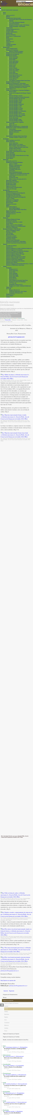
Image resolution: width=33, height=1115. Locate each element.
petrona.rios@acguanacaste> (16, 337)
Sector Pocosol (12, 63)
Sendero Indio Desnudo (15, 148)
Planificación (9, 33)
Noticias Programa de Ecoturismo (14, 249)
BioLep (8, 215)
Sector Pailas (12, 59)
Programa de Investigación (12, 54)
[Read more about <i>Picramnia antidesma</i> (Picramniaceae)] (14, 1074)
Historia (8, 16)
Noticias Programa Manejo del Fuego (15, 254)
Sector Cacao (12, 65)
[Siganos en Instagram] (27, 4)
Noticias (8, 40)
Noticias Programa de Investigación (14, 252)
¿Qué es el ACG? (10, 15)
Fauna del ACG (13, 279)
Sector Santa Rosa (13, 57)
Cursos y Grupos (10, 198)
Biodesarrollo (6, 47)
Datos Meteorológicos (11, 206)
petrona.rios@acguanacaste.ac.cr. (10, 971)
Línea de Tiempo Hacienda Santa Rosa (18, 147)
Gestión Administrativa (11, 32)
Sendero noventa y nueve (15, 150)
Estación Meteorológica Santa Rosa (17, 209)
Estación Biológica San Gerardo (17, 113)
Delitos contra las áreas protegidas (14, 224)
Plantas (6, 1008)
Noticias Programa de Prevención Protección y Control (19, 263)
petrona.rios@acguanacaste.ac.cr (18, 985)
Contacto (8, 43)
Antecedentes (12, 129)
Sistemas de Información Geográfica (15, 122)
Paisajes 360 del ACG (14, 290)
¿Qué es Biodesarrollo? (11, 48)
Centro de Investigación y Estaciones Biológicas (17, 90)
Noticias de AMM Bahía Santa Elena (15, 265)
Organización (9, 27)
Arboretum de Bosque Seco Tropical (18, 87)
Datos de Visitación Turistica (16, 51)
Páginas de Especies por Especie (11, 1033)
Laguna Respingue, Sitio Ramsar (17, 26)
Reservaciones (12, 91)
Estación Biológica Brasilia (15, 120)
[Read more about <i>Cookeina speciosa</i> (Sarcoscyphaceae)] (14, 1102)
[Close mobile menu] (0, 8)
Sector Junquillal (13, 58)
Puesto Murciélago (13, 118)
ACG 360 (8, 288)
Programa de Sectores (11, 55)
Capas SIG (12, 123)
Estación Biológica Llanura (15, 109)
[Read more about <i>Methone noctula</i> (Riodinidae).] (13, 1111)
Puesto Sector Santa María (15, 116)
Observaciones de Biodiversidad (14, 187)
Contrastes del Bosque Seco (16, 292)
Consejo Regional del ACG (12, 29)
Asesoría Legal (9, 30)
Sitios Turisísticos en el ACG (13, 140)
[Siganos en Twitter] (22, 4)
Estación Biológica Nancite (15, 95)
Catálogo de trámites (11, 44)
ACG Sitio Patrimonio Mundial (16, 22)
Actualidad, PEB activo (15, 169)
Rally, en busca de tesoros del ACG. (18, 179)
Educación (5, 159)
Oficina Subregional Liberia (13, 230)
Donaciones (12, 170)
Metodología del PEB (14, 168)
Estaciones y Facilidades (12, 201)
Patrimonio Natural (10, 238)
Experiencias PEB (13, 177)
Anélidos (6, 1028)
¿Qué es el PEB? (13, 163)
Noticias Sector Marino (11, 262)
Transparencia (9, 39)
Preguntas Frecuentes (11, 204)
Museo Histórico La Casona (16, 144)
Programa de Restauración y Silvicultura (16, 83)
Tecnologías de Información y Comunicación (17, 126)
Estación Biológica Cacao (15, 101)
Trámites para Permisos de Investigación (16, 197)
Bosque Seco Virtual (11, 183)
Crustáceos (6, 1022)
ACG (4, 14)
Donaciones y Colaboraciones (13, 36)
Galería (11, 134)
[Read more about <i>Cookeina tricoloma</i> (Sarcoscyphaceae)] (15, 1084)
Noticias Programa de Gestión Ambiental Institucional (19, 248)
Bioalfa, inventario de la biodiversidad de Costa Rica (15, 1039)
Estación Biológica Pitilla (15, 102)
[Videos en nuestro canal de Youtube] (24, 4)
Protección (5, 218)
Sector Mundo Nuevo (14, 76)
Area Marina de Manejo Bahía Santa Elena (19, 80)
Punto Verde (12, 176)
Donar (7, 37)
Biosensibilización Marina (12, 181)
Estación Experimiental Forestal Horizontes (19, 86)
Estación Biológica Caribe (15, 105)
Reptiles (6, 1017)
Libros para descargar (11, 188)
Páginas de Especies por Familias (11, 1036)
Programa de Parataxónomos (13, 194)
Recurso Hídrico (10, 234)
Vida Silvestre (9, 233)
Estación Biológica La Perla (16, 108)
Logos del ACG (10, 41)
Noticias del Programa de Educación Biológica (17, 251)
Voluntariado (9, 45)
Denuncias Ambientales (12, 227)
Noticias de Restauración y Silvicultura (15, 258)
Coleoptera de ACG (11, 213)
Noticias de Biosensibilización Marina (15, 261)
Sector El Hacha (13, 68)
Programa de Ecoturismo (12, 50)
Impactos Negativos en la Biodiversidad (15, 226)
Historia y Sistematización (15, 165)
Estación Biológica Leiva (15, 107)
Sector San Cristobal (14, 69)
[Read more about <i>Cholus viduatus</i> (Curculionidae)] (13, 1065)
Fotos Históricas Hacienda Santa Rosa (18, 280)
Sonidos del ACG (10, 294)
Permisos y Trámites (11, 231)
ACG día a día (12, 283)
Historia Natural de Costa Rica (13, 212)
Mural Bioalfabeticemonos (15, 172)
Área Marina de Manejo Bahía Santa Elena (16, 136)
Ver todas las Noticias (11, 245)
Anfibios (6, 1011)
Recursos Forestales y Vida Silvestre (12, 229)
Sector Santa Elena (13, 70)
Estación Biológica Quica (15, 112)
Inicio (4, 12)
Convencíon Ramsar (14, 23)
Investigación (6, 190)
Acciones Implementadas (15, 130)
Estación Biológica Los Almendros (17, 111)
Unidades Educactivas (14, 166)
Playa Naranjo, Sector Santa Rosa (17, 145)
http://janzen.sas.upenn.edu (8, 980)
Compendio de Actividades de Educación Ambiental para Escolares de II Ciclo (19, 174)
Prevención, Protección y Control (14, 222)
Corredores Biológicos (11, 237)
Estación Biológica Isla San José (17, 98)
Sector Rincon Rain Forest (15, 75)
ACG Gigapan (9, 295)
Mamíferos (6, 1014)
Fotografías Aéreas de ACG (16, 284)
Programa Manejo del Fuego (13, 82)
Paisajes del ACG (13, 269)
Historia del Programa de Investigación (15, 193)
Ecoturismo (6, 138)
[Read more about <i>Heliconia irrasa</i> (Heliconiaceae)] (13, 1056)
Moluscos (6, 1025)
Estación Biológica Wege (15, 119)
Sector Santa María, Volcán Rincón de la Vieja (17, 155)
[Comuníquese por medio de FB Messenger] (32, 4)
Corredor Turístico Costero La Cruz (17, 137)
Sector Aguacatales (13, 77)
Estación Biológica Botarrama (16, 104)
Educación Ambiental (11, 180)
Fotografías (9, 267)
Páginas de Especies (11, 186)
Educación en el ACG (11, 161)
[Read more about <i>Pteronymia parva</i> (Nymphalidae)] (13, 1093)
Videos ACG (9, 287)
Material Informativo (14, 132)
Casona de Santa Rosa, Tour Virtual (18, 291)
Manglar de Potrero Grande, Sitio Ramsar (19, 25)
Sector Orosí (12, 66)
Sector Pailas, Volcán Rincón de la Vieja (16, 151)
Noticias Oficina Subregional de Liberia (15, 256)
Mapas (7, 205)
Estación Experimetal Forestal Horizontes (19, 97)
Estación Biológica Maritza (15, 100)
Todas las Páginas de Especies (11, 1003)
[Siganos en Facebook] (19, 4)
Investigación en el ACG (12, 191)
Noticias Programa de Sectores (13, 255)
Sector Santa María (13, 61)
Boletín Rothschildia (11, 184)
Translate (27, 2)
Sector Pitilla (12, 72)
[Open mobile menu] (0, 7)
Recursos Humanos (11, 34)
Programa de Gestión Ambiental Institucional (17, 127)
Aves (5, 1019)
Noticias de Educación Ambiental (14, 259)
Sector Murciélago (13, 62)
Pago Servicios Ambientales (13, 240)
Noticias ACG (9, 247)
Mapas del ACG (13, 125)
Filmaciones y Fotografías (12, 200)
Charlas (8, 297)
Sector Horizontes (13, 73)
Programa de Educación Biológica (14, 52)
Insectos (6, 1006)
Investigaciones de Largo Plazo (13, 195)
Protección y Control (11, 236)
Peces (5, 1030)
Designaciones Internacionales (13, 18)
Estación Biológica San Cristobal (17, 115)
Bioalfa (8, 216)
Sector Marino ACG (11, 88)
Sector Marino (9, 158)
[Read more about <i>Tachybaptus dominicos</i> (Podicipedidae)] (15, 1047)
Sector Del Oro (13, 79)
